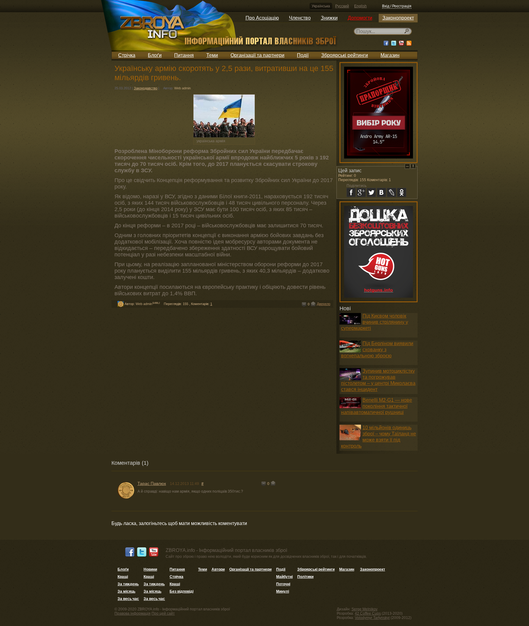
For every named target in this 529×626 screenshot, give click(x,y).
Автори (218, 569)
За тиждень (128, 584)
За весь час (128, 599)
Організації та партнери (257, 55)
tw (371, 192)
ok (401, 192)
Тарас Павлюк (151, 483)
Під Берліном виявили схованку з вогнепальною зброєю (377, 349)
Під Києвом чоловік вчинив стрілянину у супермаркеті (374, 322)
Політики (305, 577)
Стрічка (126, 55)
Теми (212, 55)
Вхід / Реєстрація (396, 6)
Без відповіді (181, 591)
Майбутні (284, 577)
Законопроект (398, 17)
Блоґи (155, 55)
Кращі (123, 577)
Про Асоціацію (262, 17)
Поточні (283, 584)
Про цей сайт (163, 613)
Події (303, 55)
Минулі (282, 591)
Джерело (323, 304)
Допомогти (360, 17)
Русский (342, 6)
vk (381, 192)
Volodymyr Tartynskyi (372, 618)
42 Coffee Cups (368, 613)
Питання (184, 55)
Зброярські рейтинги (344, 55)
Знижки (329, 17)
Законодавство (145, 88)
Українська (321, 6)
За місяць (126, 591)
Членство (300, 17)
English (360, 6)
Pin (413, 166)
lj (391, 192)
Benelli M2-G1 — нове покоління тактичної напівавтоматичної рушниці (376, 406)
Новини (150, 569)
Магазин (390, 55)
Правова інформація (132, 613)
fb (351, 192)
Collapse (407, 166)
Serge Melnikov (364, 609)
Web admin (182, 88)
